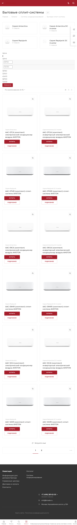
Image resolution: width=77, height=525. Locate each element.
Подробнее (12, 146)
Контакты (6, 487)
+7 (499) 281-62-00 (48, 494)
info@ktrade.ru (47, 500)
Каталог (29, 471)
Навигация (7, 471)
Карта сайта (19, 513)
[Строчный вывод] (68, 89)
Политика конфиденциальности (37, 513)
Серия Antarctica (19, 26)
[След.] (69, 450)
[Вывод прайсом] (71, 89)
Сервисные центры (10, 481)
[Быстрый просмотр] (32, 99)
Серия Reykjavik (19, 40)
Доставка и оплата (10, 484)
